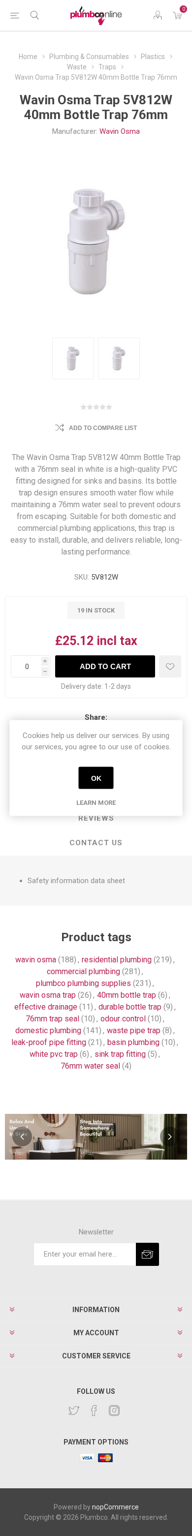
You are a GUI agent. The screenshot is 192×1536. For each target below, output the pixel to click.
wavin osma (35, 959)
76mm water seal (90, 1066)
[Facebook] (94, 1410)
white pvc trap (54, 1054)
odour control (123, 1018)
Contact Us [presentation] (96, 842)
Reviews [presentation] (96, 818)
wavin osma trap (48, 995)
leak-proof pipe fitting (48, 1042)
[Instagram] (114, 1410)
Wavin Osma (119, 131)
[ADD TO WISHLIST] (170, 666)
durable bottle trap (129, 1007)
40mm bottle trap (126, 995)
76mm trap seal (52, 1018)
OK (96, 778)
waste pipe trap (133, 1030)
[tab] (96, 818)
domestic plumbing (48, 1030)
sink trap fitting (120, 1054)
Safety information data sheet (76, 880)
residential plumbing (117, 959)
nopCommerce (115, 1507)
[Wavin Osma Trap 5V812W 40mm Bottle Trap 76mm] (73, 358)
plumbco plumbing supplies (83, 983)
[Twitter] (74, 1410)
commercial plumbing (83, 971)
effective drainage (45, 1007)
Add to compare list (103, 428)
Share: (96, 717)
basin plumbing (133, 1042)
